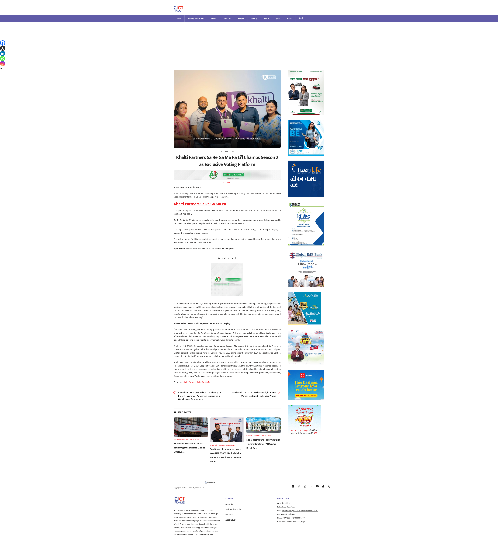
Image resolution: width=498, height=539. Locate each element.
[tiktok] (323, 486)
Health (266, 18)
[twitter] (292, 486)
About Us (229, 504)
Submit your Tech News (286, 507)
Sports (278, 18)
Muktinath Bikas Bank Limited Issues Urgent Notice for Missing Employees (189, 447)
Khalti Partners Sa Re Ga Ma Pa (200, 204)
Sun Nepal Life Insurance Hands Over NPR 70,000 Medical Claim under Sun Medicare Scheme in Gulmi (225, 455)
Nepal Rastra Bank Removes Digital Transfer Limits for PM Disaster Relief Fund (263, 444)
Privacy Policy (230, 519)
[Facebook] (2, 43)
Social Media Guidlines (234, 509)
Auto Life (227, 18)
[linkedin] (311, 486)
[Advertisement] (249, 42)
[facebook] (299, 486)
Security (254, 18)
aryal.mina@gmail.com (286, 514)
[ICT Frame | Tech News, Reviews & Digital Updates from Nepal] (178, 11)
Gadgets (241, 18)
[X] (2, 48)
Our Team (229, 514)
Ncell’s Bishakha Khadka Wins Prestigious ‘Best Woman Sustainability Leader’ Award (254, 394)
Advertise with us (283, 503)
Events (289, 18)
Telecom (214, 18)
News (179, 18)
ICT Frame (227, 182)
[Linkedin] (2, 53)
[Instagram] (2, 63)
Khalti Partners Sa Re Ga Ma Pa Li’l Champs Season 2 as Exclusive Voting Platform (227, 161)
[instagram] (305, 486)
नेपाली (301, 18)
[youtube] (317, 486)
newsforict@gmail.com (291, 510)
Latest (192, 439)
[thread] (329, 486)
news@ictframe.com (309, 510)
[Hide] (1, 69)
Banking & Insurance (196, 18)
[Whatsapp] (2, 58)
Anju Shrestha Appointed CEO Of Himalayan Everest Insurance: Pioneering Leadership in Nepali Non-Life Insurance (199, 396)
